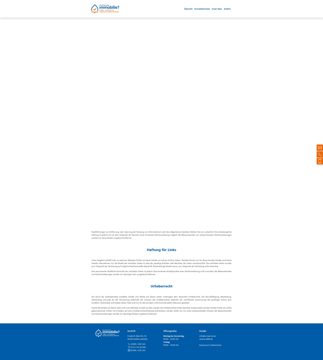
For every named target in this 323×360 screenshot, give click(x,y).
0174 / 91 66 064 (138, 347)
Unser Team (217, 8)
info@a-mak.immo (207, 336)
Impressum (204, 345)
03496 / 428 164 (138, 344)
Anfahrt (227, 8)
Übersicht (188, 8)
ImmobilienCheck (202, 8)
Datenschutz (216, 345)
